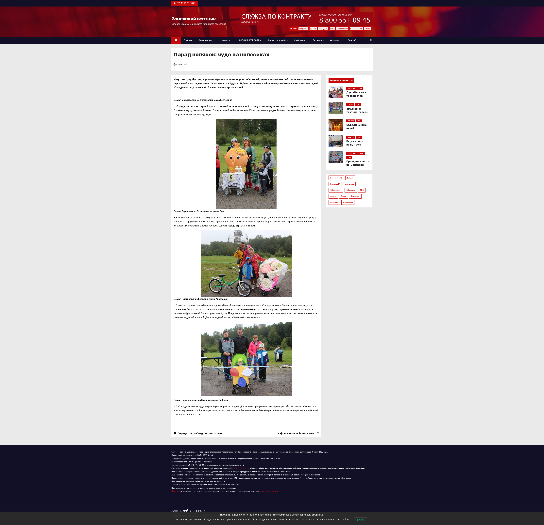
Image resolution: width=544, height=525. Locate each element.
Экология (334, 202)
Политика (175, 491)
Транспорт (355, 196)
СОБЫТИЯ (351, 88)
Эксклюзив (348, 202)
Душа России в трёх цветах (356, 94)
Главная (188, 40)
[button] (371, 40)
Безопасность (356, 29)
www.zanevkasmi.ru (269, 491)
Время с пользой (276, 40)
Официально (205, 40)
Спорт (343, 196)
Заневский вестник (193, 19)
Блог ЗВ (352, 40)
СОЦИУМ (351, 121)
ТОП (360, 88)
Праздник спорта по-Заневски (357, 163)
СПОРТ (350, 104)
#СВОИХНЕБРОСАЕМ (250, 40)
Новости (226, 40)
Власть (313, 29)
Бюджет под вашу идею (354, 143)
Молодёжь (323, 29)
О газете (335, 40)
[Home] (176, 40)
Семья (367, 29)
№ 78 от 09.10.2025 (241, 468)
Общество (303, 29)
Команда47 (335, 184)
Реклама (317, 40)
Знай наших (300, 40)
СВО (332, 29)
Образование (342, 29)
